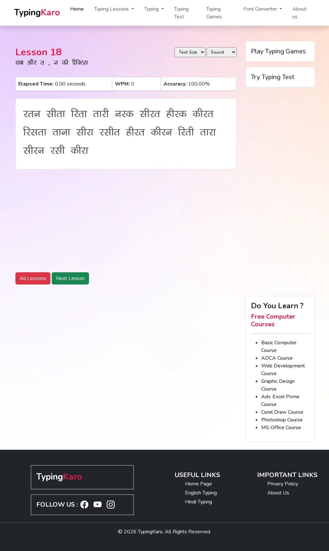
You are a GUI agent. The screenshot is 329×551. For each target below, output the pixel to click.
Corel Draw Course (282, 412)
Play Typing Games (278, 51)
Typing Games (214, 12)
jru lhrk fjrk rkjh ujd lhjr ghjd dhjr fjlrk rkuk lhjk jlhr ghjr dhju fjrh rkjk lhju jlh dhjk (119, 134)
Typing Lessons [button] (112, 9)
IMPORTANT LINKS (287, 475)
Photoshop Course (282, 419)
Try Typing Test (272, 77)
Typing (37, 13)
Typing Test (181, 12)
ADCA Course (277, 358)
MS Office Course (281, 427)
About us (299, 12)
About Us (278, 492)
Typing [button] (152, 9)
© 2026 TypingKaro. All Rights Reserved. (164, 531)
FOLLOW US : (57, 504)
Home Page (198, 483)
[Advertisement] (125, 220)
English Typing (201, 492)
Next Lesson (70, 278)
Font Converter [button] (261, 9)
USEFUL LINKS (197, 475)
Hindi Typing (198, 501)
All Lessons (33, 278)
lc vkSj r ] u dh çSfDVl (51, 64)
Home (77, 9)
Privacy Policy (282, 483)
